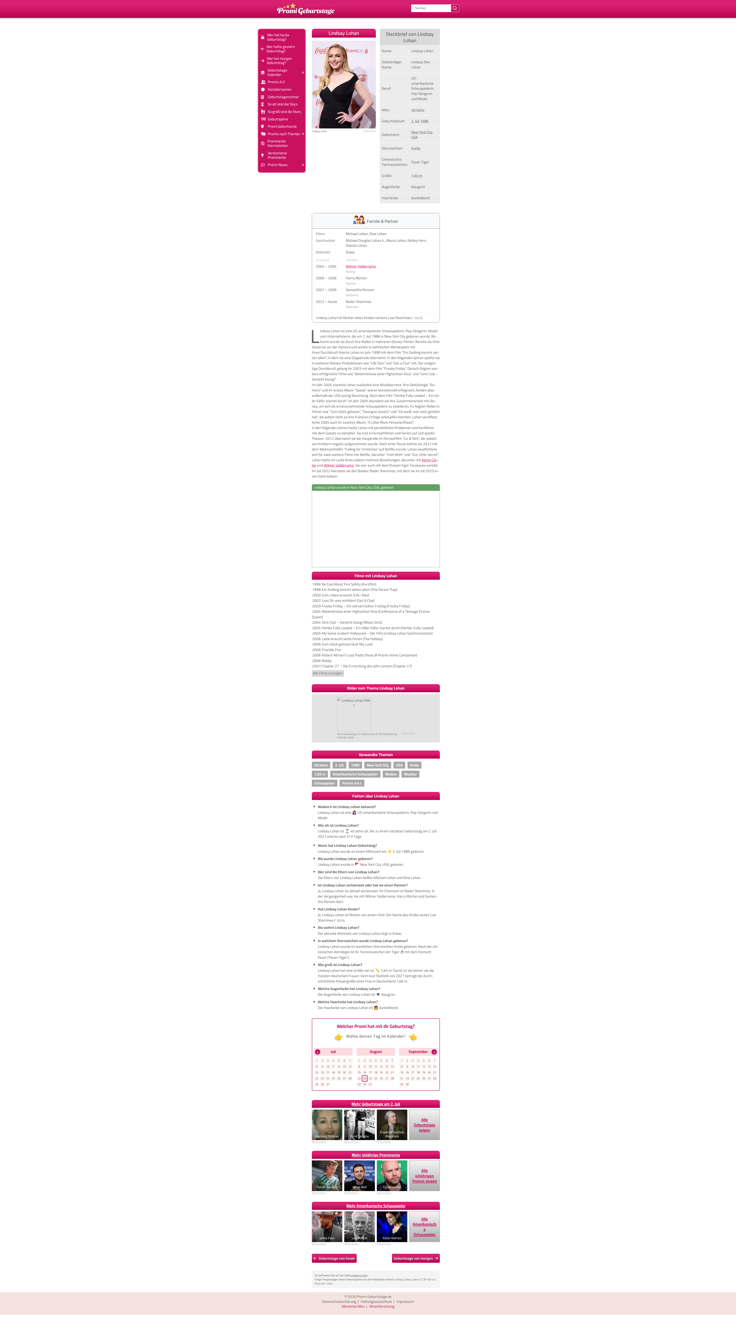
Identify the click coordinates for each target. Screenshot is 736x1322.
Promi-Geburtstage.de (374, 1296)
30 (322, 1084)
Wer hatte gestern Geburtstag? (280, 49)
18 (333, 1072)
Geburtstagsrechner (283, 97)
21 (350, 1072)
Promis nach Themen (284, 134)
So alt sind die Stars (283, 104)
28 (350, 1078)
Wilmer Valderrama (361, 266)
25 (333, 1078)
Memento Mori (353, 1306)
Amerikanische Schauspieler (355, 774)
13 (344, 1066)
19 (338, 1072)
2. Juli (415, 121)
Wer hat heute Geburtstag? (278, 37)
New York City (421, 132)
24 (327, 1078)
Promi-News (278, 165)
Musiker (410, 774)
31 (327, 1084)
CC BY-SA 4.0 (427, 1279)
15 (316, 1072)
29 (316, 1084)
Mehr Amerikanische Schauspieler (375, 1205)
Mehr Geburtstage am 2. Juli (376, 1104)
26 (338, 1078)
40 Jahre (417, 109)
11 (333, 1066)
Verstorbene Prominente (277, 155)
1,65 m (416, 175)
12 (338, 1066)
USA (414, 137)
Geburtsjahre (278, 119)
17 (327, 1072)
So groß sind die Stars (284, 111)
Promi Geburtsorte (282, 126)
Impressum (405, 1301)
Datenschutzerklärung (339, 1301)
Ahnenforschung (381, 1306)
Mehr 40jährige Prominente (376, 1155)
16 (322, 1072)
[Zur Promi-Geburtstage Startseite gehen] (305, 8)
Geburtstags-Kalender (278, 72)
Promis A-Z (276, 82)
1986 (424, 121)
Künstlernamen (280, 89)
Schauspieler (324, 783)
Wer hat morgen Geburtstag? (279, 61)
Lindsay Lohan (359, 1275)
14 (350, 1066)
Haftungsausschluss (376, 1301)
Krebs (415, 148)
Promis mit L (352, 783)
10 (327, 1066)
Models (391, 774)
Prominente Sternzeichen (278, 143)
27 (344, 1078)
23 (322, 1078)
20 (344, 1072)
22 (316, 1078)
